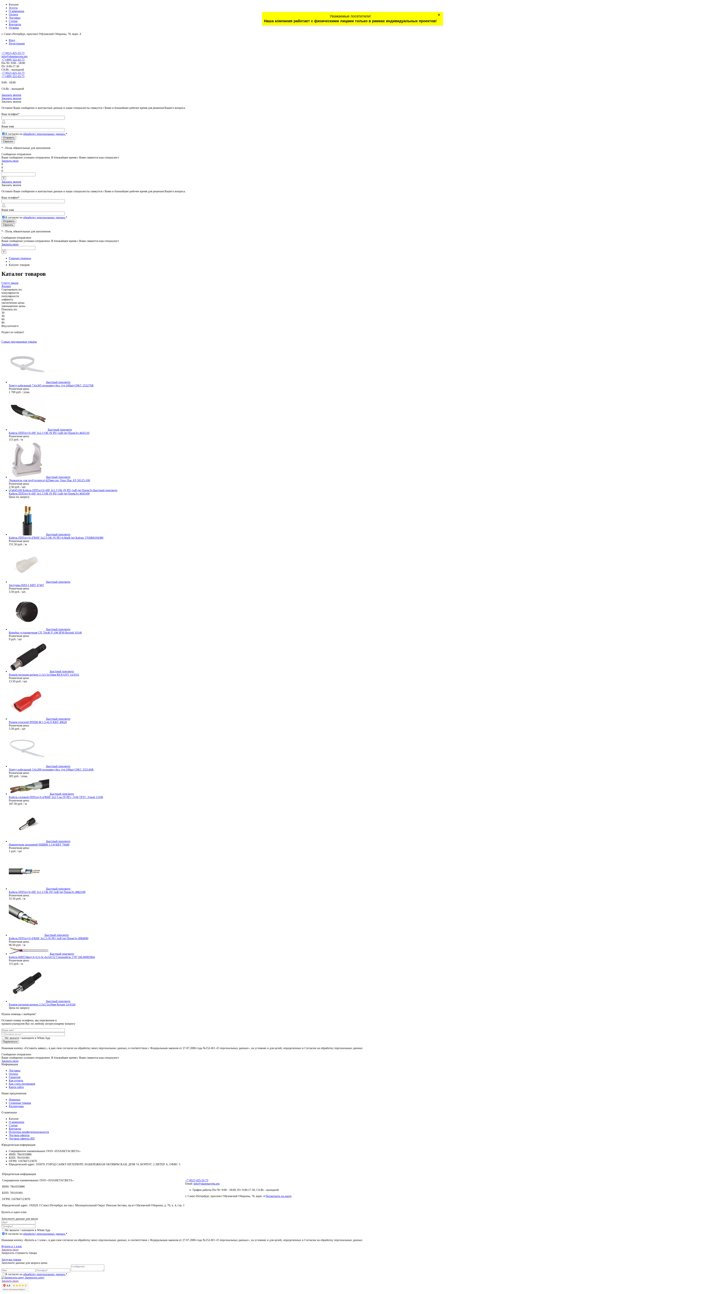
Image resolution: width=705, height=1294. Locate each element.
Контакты (15, 24)
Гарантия (14, 1077)
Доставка (14, 17)
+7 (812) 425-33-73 (12, 53)
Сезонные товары (20, 1102)
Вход (12, 40)
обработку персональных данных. (44, 134)
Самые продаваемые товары (19, 341)
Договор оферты (19, 1135)
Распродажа (16, 1106)
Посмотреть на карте (278, 1196)
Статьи (13, 21)
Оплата (13, 14)
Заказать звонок (11, 95)
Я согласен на (36, 134)
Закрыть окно (10, 160)
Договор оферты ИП (22, 1138)
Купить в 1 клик (11, 1246)
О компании (16, 11)
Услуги (13, 7)
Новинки (14, 1099)
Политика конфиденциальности (29, 1131)
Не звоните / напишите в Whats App (27, 1038)
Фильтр (6, 286)
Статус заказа (9, 282)
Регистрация (17, 43)
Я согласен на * (36, 1233)
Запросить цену (34, 1277)
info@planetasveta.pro (14, 56)
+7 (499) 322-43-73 (12, 59)
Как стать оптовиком (22, 1083)
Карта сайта (16, 1087)
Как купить (16, 1080)
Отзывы (14, 27)
